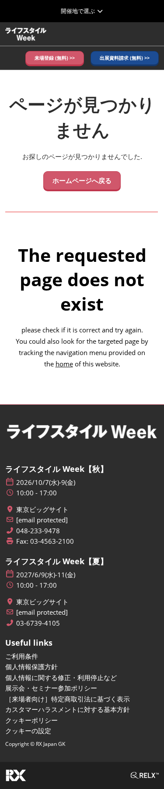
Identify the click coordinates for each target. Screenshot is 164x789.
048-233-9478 (38, 531)
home (64, 363)
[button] (54, 58)
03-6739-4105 (38, 623)
